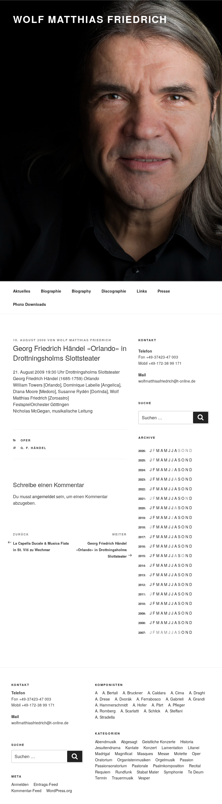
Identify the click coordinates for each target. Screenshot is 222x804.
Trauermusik (122, 777)
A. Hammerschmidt (111, 705)
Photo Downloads (29, 304)
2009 (141, 613)
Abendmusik (105, 741)
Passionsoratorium (111, 765)
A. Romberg (105, 710)
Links (142, 291)
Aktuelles (21, 291)
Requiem (102, 772)
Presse (164, 291)
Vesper (144, 777)
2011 (141, 594)
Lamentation (172, 747)
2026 (141, 451)
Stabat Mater (148, 772)
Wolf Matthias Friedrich (90, 19)
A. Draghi (197, 692)
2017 (141, 537)
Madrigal (102, 753)
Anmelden (20, 784)
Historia (186, 741)
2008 (141, 623)
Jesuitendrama (107, 747)
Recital (195, 765)
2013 (141, 575)
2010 (141, 604)
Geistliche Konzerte (158, 741)
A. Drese (102, 699)
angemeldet (43, 496)
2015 (141, 556)
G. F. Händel (34, 448)
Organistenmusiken (134, 759)
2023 (141, 479)
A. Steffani (173, 710)
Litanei (193, 747)
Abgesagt (129, 741)
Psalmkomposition (168, 765)
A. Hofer (140, 705)
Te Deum (196, 772)
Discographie (114, 291)
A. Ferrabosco (148, 699)
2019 (141, 518)
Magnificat (123, 753)
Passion (186, 759)
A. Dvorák (123, 699)
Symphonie (173, 772)
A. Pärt (157, 705)
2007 (141, 633)
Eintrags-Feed (46, 784)
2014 (141, 566)
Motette (180, 753)
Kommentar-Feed (26, 790)
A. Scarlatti (129, 710)
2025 (141, 460)
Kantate (132, 747)
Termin (101, 777)
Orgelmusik (165, 759)
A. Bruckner (133, 692)
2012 (141, 585)
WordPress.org (59, 790)
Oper (26, 440)
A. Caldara (157, 692)
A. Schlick (152, 710)
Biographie (51, 291)
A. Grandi (196, 699)
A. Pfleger (176, 705)
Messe (163, 753)
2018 (141, 527)
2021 (141, 499)
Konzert (150, 747)
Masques (145, 753)
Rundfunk (123, 772)
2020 (141, 508)
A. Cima (177, 692)
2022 (141, 489)
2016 (141, 546)
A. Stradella (105, 717)
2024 (141, 470)
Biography (81, 291)
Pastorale (140, 765)
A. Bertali (110, 692)
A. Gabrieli (175, 699)
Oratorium (103, 759)
